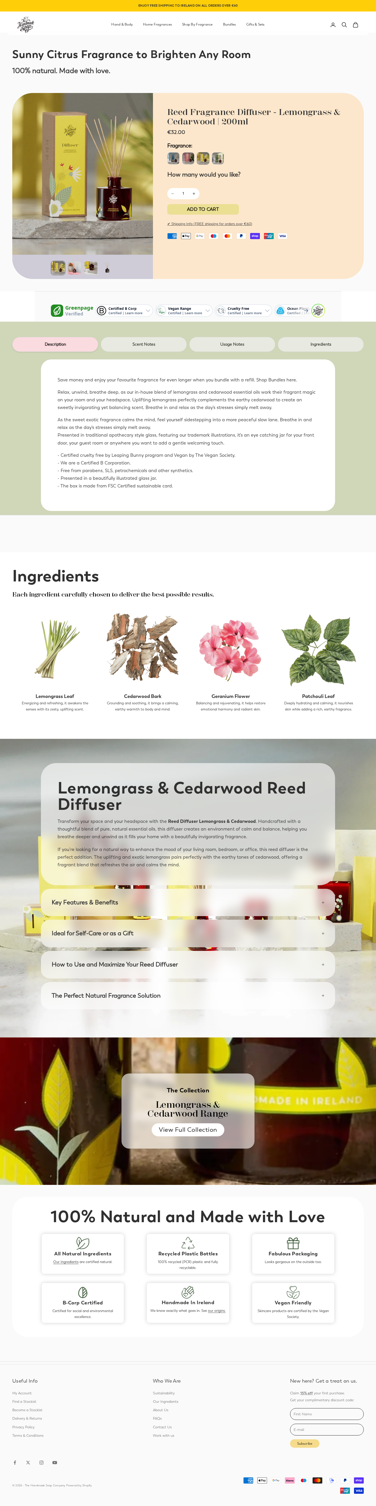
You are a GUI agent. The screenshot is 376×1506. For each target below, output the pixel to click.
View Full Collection (188, 1129)
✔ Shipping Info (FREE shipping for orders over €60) (209, 224)
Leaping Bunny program (137, 455)
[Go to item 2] (74, 268)
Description (55, 344)
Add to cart (203, 209)
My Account (22, 1393)
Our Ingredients (66, 1262)
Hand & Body (122, 24)
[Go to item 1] (58, 268)
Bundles (229, 24)
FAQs (157, 1418)
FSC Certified (122, 486)
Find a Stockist (24, 1401)
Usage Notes (232, 344)
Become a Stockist (27, 1410)
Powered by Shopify (79, 1485)
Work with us (163, 1435)
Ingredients (321, 344)
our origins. (217, 1311)
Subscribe (304, 1443)
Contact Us (162, 1427)
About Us (160, 1410)
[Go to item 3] (91, 268)
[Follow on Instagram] (41, 1462)
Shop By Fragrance (197, 24)
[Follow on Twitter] (28, 1462)
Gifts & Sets (255, 24)
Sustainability (164, 1393)
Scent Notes (143, 344)
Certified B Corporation (105, 463)
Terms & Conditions (27, 1435)
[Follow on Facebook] (14, 1462)
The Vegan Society (214, 455)
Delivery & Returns (27, 1418)
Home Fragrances (157, 24)
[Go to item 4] (107, 268)
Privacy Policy (23, 1427)
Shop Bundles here (276, 380)
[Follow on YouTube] (54, 1462)
